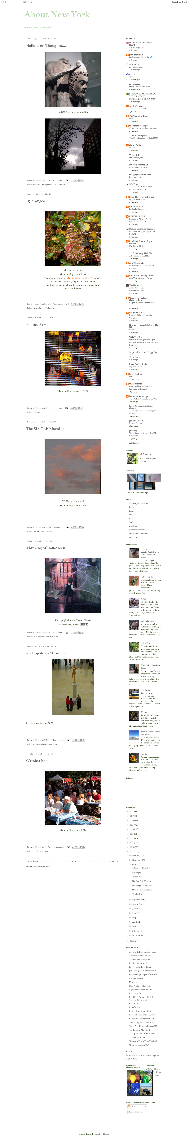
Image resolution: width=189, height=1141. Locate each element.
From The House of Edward (141, 196)
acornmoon (134, 64)
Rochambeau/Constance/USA (142, 1014)
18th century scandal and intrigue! (143, 128)
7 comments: (58, 304)
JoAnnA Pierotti (136, 420)
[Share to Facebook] (79, 180)
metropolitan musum (44, 744)
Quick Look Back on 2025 (139, 86)
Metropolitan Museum (45, 653)
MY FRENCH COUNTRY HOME (140, 43)
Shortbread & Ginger (138, 125)
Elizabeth (147, 454)
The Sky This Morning (45, 428)
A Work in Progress (138, 135)
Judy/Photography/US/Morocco (143, 974)
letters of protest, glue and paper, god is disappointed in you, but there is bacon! (143, 342)
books (131, 522)
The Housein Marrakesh (139, 1029)
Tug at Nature (135, 357)
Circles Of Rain (136, 145)
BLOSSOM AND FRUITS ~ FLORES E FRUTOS (140, 220)
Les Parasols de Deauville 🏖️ (140, 57)
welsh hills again (136, 106)
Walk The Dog (135, 337)
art (34, 744)
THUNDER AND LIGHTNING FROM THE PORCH (142, 188)
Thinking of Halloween (45, 548)
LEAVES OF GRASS (138, 216)
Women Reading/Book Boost (151, 666)
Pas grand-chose (136, 312)
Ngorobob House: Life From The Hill (143, 326)
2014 (132, 829)
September (137, 899)
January (135, 935)
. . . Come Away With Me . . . (142, 253)
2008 (132, 940)
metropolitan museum (50, 184)
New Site (144, 753)
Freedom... (133, 329)
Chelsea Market (39, 636)
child (47, 636)
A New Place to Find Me (139, 256)
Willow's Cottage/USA (139, 1045)
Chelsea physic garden (138, 503)
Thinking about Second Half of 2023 (143, 138)
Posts (132, 1106)
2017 (132, 816)
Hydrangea (35, 200)
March (135, 926)
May (134, 917)
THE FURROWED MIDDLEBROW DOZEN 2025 (142, 97)
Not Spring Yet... (148, 576)
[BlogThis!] (74, 180)
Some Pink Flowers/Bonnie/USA (143, 1026)
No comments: (58, 740)
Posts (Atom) (44, 866)
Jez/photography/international (142, 970)
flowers (42, 308)
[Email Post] (67, 180)
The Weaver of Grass (138, 116)
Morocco (133, 982)
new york (62, 184)
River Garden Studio (138, 364)
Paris (131, 376)
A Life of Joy (134, 443)
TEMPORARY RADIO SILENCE (143, 399)
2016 (132, 820)
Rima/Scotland (135, 1007)
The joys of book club (137, 108)
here (64, 112)
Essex (131, 511)
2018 (132, 811)
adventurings (135, 83)
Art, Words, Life (136, 263)
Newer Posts (32, 861)
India (131, 514)
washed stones (135, 383)
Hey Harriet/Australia (138, 963)
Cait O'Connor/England (139, 959)
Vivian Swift (134, 155)
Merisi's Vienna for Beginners (142, 228)
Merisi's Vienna (136, 978)
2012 (132, 838)
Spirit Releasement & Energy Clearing (141, 407)
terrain (132, 74)
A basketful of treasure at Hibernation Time (139, 289)
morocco (133, 537)
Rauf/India (134, 1003)
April (134, 921)
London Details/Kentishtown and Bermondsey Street (150, 553)
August (135, 904)
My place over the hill (138, 164)
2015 (132, 824)
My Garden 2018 (136, 246)
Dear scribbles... (135, 177)
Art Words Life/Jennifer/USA (142, 952)
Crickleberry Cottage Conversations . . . (138, 299)
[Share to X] (77, 180)
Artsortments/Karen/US (140, 955)
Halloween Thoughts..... (46, 45)
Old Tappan (44, 851)
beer (34, 851)
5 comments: (58, 180)
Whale (132, 147)
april (131, 76)
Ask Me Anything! (136, 47)
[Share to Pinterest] (82, 180)
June (134, 913)
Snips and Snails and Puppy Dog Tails (143, 353)
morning (49, 531)
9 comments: (58, 632)
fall (38, 851)
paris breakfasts (136, 54)
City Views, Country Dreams (142, 275)
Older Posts (114, 861)
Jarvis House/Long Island (140, 967)
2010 (132, 847)
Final (131, 118)
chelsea (35, 308)
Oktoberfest (36, 760)
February (136, 930)
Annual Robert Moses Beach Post (150, 733)
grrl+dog (133, 430)
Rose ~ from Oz (136, 206)
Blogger (106, 1134)
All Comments (136, 1111)
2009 (132, 851)
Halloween (37, 184)
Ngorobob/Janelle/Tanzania (141, 989)
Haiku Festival (147, 643)
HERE (84, 624)
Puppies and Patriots (137, 199)
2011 (132, 842)
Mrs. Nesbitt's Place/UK (140, 985)
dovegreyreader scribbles (140, 174)
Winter (144, 712)
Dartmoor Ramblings (138, 396)
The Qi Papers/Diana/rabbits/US (143, 1033)
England (132, 507)
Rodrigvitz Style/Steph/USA (141, 1018)
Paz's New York (136, 993)
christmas (133, 525)
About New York (57, 14)
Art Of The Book (136, 67)
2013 (132, 833)
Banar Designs (135, 374)
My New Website (136, 366)
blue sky (36, 531)
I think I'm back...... (136, 209)
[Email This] (72, 180)
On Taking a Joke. (136, 157)
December (137, 855)
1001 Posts (145, 690)
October (136, 864)
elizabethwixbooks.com (139, 529)
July (134, 908)
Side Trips (133, 184)
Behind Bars (36, 324)
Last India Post (147, 621)
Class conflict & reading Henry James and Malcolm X (141, 387)
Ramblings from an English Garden (141, 242)
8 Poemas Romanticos (138, 167)
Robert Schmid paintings (140, 1011)
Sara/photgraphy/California (141, 1022)
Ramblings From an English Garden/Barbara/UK (141, 998)
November (137, 860)
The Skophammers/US (139, 1037)
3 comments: (57, 408)
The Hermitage (136, 285)
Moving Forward (136, 423)
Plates (143, 598)
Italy (131, 518)
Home (73, 861)
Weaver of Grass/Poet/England (143, 1041)
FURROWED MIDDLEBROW (142, 93)
